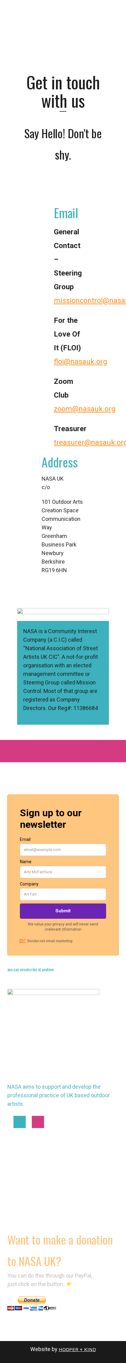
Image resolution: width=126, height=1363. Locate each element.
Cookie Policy (21, 977)
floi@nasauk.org (80, 361)
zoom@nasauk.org (85, 409)
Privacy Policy (77, 977)
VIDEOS (15, 1215)
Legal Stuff (49, 977)
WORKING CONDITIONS (33, 1185)
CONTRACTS (21, 1200)
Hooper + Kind (77, 1349)
